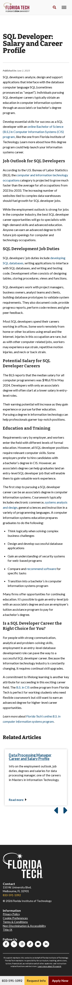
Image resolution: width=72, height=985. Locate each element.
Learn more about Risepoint (49, 966)
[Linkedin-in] (46, 944)
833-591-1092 (12, 895)
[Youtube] (38, 944)
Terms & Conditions (15, 922)
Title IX (7, 929)
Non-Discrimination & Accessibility (24, 926)
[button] (54, 7)
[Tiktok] (30, 944)
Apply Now (60, 980)
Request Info (36, 980)
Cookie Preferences (15, 918)
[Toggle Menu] (64, 7)
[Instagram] (22, 944)
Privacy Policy (11, 914)
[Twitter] (14, 944)
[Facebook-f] (6, 944)
